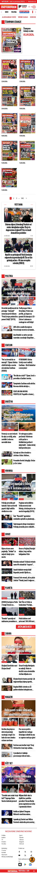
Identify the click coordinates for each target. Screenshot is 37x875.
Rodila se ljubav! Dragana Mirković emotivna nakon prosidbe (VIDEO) (21, 813)
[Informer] (29, 7)
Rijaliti (21, 791)
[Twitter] (26, 851)
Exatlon (4, 355)
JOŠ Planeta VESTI (25, 627)
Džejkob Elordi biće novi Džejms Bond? (9, 667)
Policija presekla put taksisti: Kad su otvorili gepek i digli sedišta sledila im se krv (9, 507)
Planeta (4, 598)
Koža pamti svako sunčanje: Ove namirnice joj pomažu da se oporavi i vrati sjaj (18, 712)
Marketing (4, 848)
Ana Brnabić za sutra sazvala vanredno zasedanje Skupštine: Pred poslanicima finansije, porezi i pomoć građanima (23, 336)
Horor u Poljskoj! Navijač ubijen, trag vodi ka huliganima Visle (27, 551)
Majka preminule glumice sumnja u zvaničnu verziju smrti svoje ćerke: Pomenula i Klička (18, 649)
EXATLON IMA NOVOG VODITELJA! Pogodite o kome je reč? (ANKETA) (23, 393)
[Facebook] (20, 851)
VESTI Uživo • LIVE (23, 871)
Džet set (21, 844)
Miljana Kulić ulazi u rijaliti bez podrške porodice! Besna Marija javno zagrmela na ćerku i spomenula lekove (27, 801)
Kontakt (4, 852)
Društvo (18, 410)
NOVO (6, 12)
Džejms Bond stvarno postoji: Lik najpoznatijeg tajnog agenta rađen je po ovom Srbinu (24, 680)
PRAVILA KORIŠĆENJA (7, 857)
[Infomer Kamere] (22, 7)
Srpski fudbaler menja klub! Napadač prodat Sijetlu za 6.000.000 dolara (22, 571)
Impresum (4, 855)
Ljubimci (21, 725)
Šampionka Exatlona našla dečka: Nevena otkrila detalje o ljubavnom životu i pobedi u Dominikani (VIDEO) (24, 385)
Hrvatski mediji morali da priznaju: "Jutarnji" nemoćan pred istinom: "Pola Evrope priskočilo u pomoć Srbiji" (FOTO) (10, 314)
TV (2, 840)
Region (18, 479)
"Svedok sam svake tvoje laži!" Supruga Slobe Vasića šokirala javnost (10, 798)
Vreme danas (23, 17)
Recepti (4, 725)
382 (22, 198)
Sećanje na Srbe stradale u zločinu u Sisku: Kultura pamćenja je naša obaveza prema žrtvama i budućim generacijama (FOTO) (24, 454)
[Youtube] (20, 855)
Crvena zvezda (6, 545)
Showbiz (18, 642)
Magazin (21, 842)
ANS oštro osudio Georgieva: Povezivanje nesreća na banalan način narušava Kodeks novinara (24, 328)
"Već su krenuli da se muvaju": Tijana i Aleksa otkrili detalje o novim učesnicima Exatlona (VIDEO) (9, 365)
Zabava (21, 840)
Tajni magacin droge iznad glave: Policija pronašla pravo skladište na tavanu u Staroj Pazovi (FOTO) (24, 525)
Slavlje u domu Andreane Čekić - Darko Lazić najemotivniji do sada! (18, 779)
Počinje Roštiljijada (8, 430)
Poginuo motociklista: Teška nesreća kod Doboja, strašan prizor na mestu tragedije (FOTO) (27, 507)
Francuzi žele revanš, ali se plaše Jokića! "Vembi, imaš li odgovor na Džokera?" (24, 579)
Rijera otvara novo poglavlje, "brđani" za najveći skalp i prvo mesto (9, 552)
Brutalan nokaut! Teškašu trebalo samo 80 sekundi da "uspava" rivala (24, 563)
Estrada (18, 772)
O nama (4, 850)
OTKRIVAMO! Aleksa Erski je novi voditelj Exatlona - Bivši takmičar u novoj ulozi (27, 363)
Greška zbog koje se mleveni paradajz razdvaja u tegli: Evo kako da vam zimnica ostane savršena (8, 735)
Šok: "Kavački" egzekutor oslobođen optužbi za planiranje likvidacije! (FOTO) (23, 517)
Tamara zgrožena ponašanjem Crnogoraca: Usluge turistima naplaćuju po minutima (18, 417)
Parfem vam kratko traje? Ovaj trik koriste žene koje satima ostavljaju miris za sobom (23, 746)
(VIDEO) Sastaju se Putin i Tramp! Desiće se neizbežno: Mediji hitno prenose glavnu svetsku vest (10, 603)
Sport (20, 835)
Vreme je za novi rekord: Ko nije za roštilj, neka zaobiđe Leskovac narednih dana (10, 438)
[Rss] (26, 855)
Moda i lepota (18, 705)
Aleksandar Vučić (9, 17)
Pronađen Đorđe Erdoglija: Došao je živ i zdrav (24, 462)
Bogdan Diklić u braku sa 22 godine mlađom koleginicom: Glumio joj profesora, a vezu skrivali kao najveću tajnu (22, 688)
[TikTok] (33, 855)
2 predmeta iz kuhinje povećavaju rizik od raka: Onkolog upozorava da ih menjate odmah (24, 754)
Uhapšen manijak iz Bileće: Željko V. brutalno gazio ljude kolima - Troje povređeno (18, 486)
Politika (13, 12)
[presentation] (1, 12)
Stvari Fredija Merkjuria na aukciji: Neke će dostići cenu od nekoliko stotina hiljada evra (27, 670)
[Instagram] (33, 851)
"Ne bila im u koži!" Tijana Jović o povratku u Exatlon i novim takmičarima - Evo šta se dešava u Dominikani (24, 377)
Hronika (4, 499)
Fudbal (21, 545)
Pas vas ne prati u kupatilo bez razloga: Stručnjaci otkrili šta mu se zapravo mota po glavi (27, 733)
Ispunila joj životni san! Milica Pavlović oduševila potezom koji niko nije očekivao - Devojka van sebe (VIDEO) (24, 821)
